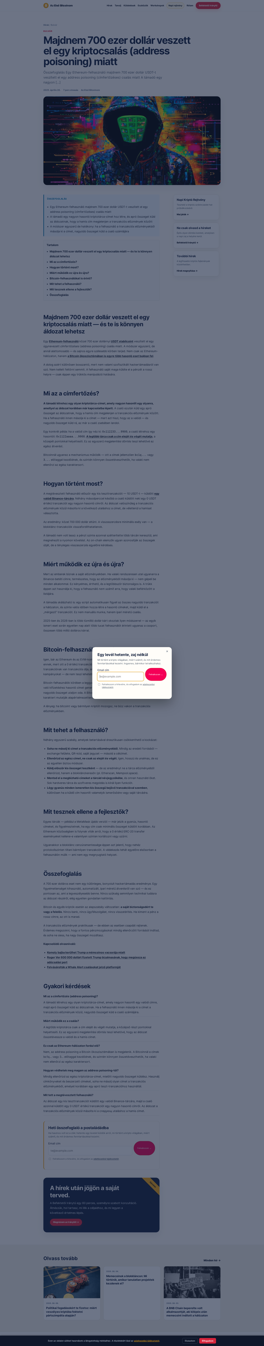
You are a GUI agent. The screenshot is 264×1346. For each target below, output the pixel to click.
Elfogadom (207, 1341)
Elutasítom (190, 1341)
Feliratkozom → (156, 674)
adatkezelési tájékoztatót (146, 1340)
